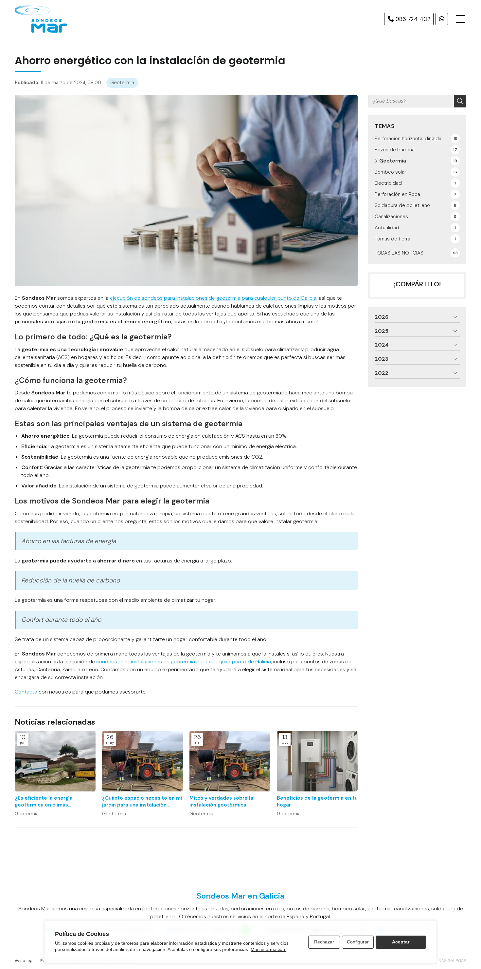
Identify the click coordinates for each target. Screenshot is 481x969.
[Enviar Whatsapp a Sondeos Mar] (442, 19)
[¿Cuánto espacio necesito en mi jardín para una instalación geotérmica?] (142, 761)
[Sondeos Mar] (41, 19)
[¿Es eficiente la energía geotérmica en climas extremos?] (55, 761)
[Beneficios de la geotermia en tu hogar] (317, 761)
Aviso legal (25, 960)
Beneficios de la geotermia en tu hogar (317, 801)
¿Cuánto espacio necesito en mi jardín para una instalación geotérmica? (142, 802)
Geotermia (122, 83)
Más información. (268, 949)
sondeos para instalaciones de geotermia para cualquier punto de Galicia (183, 661)
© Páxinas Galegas (446, 961)
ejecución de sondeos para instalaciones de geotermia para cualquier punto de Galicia (213, 297)
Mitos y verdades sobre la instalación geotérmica (221, 801)
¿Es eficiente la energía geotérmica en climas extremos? (44, 802)
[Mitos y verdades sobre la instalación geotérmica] (229, 761)
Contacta (27, 691)
